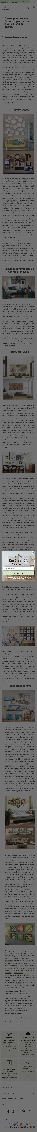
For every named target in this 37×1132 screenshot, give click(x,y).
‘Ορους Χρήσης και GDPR (18, 578)
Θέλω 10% (18, 573)
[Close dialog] (33, 552)
